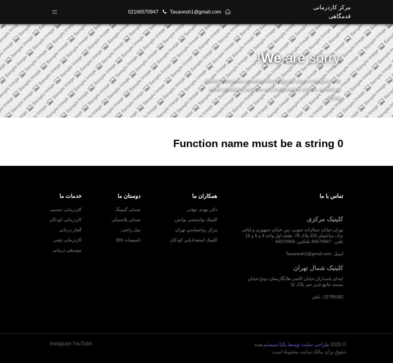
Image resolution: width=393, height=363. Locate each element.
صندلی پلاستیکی (126, 219)
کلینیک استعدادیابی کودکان (193, 239)
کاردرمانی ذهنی (67, 239)
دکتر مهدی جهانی (202, 209)
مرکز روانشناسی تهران (196, 229)
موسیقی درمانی (67, 250)
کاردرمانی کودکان (66, 219)
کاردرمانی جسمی (66, 209)
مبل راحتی (131, 229)
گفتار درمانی (70, 229)
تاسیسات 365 (128, 239)
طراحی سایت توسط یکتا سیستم (296, 344)
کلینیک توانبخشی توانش (196, 219)
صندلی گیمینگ (128, 209)
